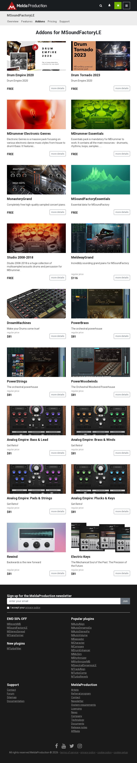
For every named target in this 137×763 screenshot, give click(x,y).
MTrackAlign (78, 669)
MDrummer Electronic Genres (29, 133)
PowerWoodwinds (84, 381)
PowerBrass (80, 323)
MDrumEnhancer (80, 650)
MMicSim (76, 654)
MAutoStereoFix (80, 631)
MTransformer (15, 635)
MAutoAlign (78, 624)
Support (64, 21)
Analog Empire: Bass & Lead (27, 440)
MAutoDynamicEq (81, 627)
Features (26, 21)
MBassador (77, 639)
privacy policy (32, 607)
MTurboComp (79, 672)
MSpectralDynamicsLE (84, 665)
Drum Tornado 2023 (85, 75)
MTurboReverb (79, 676)
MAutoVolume (79, 635)
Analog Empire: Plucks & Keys (93, 498)
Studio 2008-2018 (20, 257)
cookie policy (104, 752)
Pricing (52, 21)
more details (57, 88)
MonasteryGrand (19, 199)
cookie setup (121, 752)
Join (125, 601)
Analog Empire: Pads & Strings (29, 498)
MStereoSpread (16, 631)
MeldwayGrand (82, 257)
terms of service (69, 752)
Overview (13, 21)
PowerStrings (17, 381)
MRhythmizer (79, 657)
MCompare (77, 646)
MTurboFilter (14, 648)
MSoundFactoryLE (17, 627)
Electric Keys (80, 557)
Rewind (12, 557)
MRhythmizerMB (80, 661)
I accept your (25, 607)
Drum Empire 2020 (20, 75)
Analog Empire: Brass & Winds (93, 440)
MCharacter (78, 642)
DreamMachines (19, 323)
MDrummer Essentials (87, 133)
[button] (100, 5)
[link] (56, 746)
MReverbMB (14, 624)
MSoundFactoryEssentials (90, 199)
